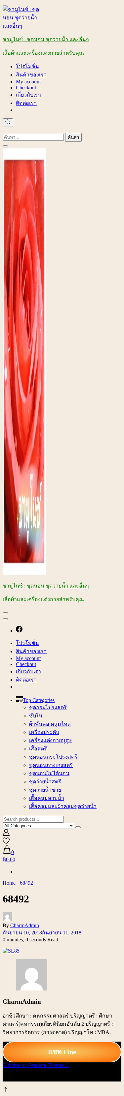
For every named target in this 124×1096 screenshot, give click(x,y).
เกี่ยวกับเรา (28, 95)
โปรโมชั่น (27, 66)
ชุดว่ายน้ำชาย (45, 790)
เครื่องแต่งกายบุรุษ (50, 740)
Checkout (26, 87)
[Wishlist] (6, 842)
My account (28, 81)
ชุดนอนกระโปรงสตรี (53, 757)
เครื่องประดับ (44, 732)
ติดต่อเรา (26, 103)
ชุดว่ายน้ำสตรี (45, 781)
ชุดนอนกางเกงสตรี (51, 765)
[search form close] (5, 146)
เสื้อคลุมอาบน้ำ (46, 798)
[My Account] (6, 834)
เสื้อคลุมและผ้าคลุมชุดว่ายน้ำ (63, 806)
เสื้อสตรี (38, 748)
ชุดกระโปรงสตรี (48, 707)
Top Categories (39, 700)
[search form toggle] (8, 122)
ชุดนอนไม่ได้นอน (49, 773)
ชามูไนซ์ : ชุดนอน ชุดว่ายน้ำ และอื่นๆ (46, 39)
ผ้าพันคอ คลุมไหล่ (50, 724)
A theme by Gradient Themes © (36, 1065)
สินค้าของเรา (31, 74)
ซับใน (35, 715)
